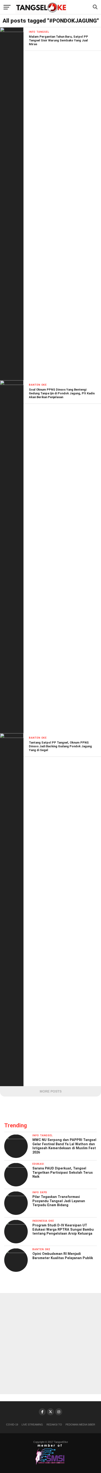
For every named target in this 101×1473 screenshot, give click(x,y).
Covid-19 (12, 1424)
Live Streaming (32, 1424)
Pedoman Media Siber (80, 1424)
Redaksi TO (54, 1424)
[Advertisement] (50, 1343)
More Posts (51, 1091)
